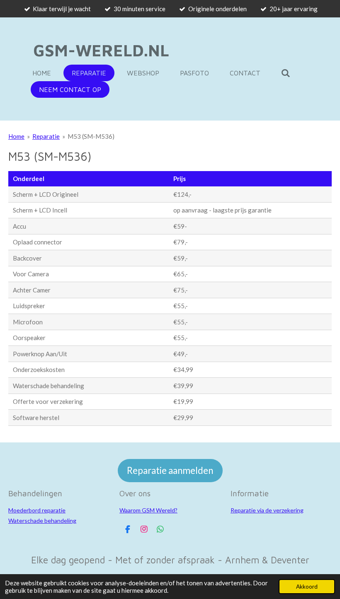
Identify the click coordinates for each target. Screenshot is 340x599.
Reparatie (46, 136)
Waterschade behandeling (42, 520)
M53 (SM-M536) (91, 136)
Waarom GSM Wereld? (148, 510)
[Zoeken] (286, 73)
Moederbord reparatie (37, 510)
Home (16, 136)
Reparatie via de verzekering (267, 510)
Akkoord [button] (307, 586)
